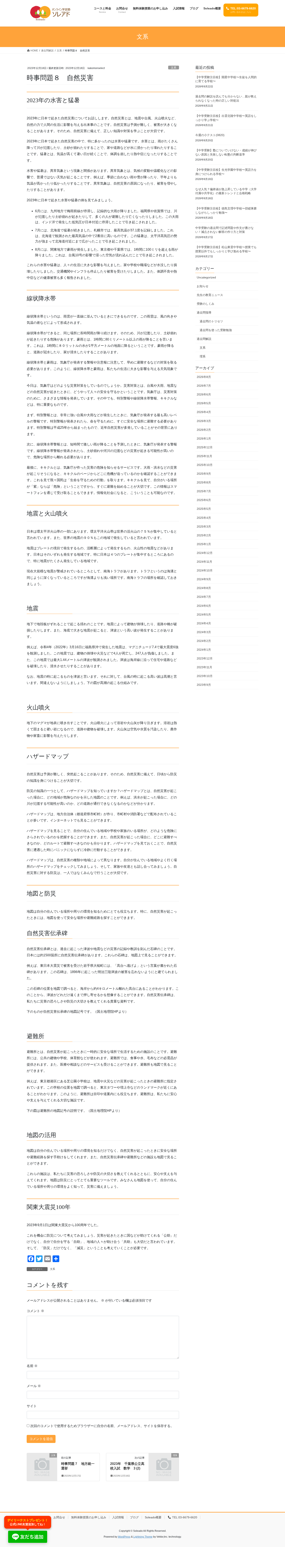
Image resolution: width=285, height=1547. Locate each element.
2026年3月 (204, 421)
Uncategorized (206, 277)
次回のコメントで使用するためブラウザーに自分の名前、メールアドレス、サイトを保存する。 (102, 1426)
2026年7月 (204, 385)
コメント (35, 1311)
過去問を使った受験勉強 (216, 330)
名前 (32, 1366)
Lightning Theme (143, 1536)
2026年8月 (204, 377)
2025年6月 (204, 500)
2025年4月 (204, 517)
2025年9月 (204, 473)
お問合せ (59, 1517)
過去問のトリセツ (211, 321)
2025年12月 (205, 447)
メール (34, 1386)
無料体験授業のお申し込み (88, 1517)
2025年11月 (204, 456)
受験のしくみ (205, 303)
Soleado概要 (153, 1517)
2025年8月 (204, 482)
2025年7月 (204, 491)
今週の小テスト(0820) (209, 135)
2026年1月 (204, 438)
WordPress (124, 1536)
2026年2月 (204, 429)
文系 (173, 67)
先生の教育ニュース (210, 295)
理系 (203, 356)
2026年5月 (204, 403)
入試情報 (118, 1517)
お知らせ (202, 286)
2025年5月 (204, 508)
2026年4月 (204, 412)
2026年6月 (204, 394)
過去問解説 (204, 339)
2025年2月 (204, 535)
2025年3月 (204, 526)
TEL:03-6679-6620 (184, 1517)
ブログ (134, 1517)
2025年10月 (205, 465)
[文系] (42, 1462)
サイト (32, 1406)
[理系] (164, 1462)
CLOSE (277, 544)
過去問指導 (204, 312)
